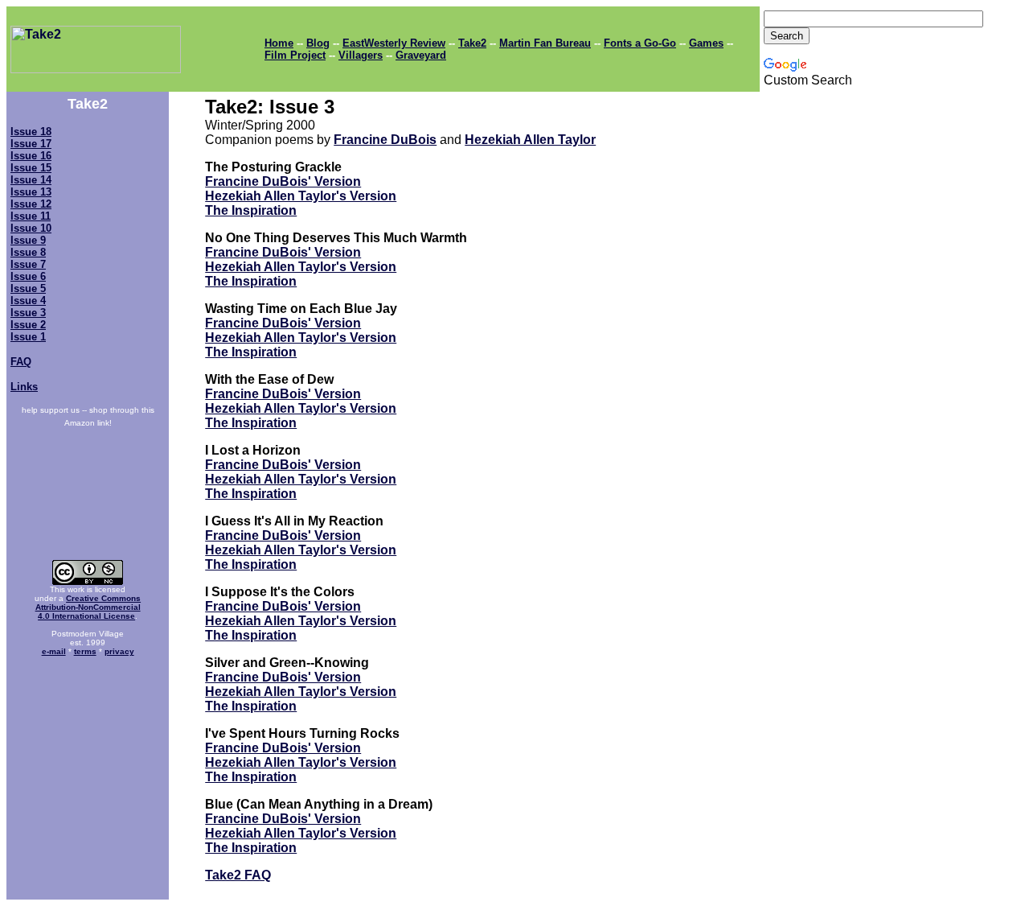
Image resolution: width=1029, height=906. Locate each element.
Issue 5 (28, 288)
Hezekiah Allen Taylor (530, 139)
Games (706, 43)
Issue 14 (30, 180)
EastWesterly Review (393, 43)
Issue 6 (28, 276)
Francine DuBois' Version (283, 181)
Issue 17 (30, 144)
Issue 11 (30, 216)
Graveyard (421, 55)
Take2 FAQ (238, 875)
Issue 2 (28, 325)
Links (24, 387)
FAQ (20, 362)
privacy (119, 651)
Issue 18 (30, 132)
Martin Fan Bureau (545, 43)
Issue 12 (30, 204)
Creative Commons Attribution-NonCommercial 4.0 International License (88, 607)
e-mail (54, 651)
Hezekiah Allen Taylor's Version (300, 196)
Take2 (472, 43)
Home (278, 43)
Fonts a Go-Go (640, 43)
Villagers (360, 55)
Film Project (295, 55)
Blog (318, 43)
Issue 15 (30, 168)
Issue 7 (28, 264)
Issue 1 (28, 337)
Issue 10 (30, 228)
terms (85, 651)
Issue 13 (30, 192)
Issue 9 (28, 240)
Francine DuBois (385, 139)
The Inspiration (251, 210)
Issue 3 (28, 313)
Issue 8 (28, 252)
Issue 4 (28, 300)
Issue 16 (30, 156)
